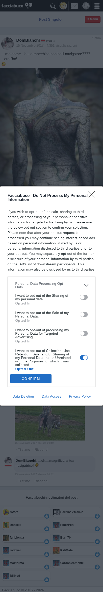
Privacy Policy (80, 396)
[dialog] (51, 296)
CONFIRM (31, 379)
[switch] (84, 297)
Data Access (51, 396)
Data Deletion (23, 396)
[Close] (93, 196)
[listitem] (51, 285)
